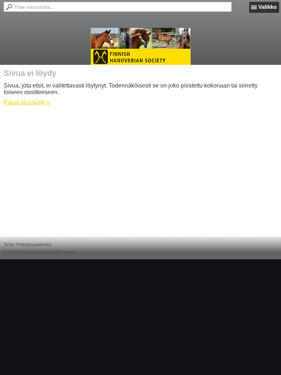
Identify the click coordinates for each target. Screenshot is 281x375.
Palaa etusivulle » (27, 102)
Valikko (267, 7)
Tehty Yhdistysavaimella (28, 244)
